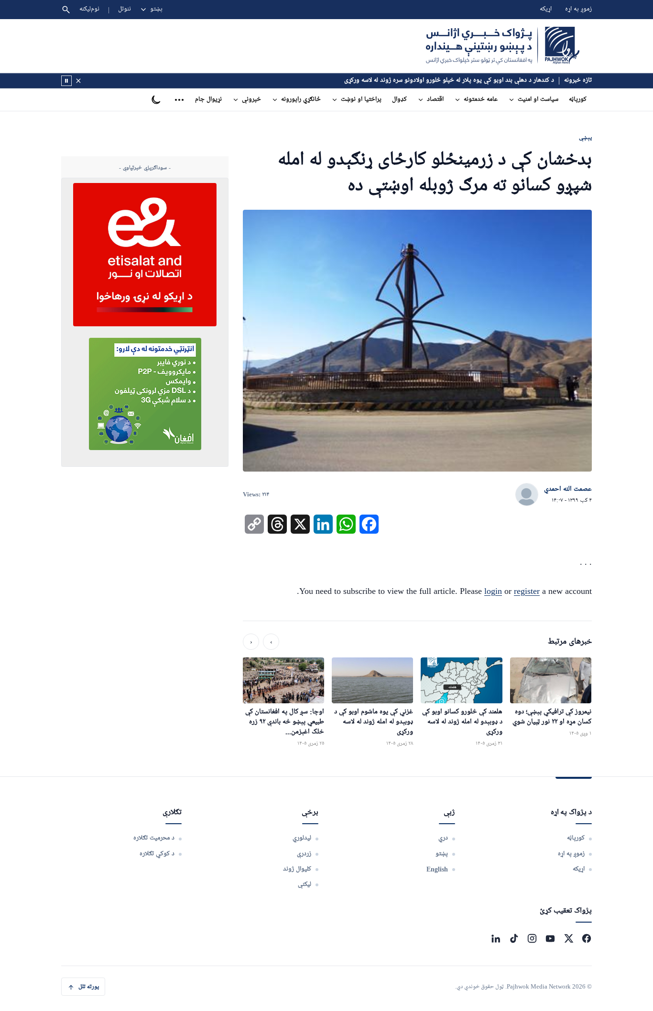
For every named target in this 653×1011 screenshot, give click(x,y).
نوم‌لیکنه (89, 9)
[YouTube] (550, 938)
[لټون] (66, 9)
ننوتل (124, 9)
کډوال (399, 99)
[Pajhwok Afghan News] (503, 46)
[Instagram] (532, 938)
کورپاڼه (578, 99)
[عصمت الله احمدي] (527, 495)
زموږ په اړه (578, 9)
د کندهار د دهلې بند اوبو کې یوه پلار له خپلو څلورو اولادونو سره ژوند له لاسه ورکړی (449, 80)
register (527, 591)
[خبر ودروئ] (66, 80)
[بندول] (78, 80)
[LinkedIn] (495, 938)
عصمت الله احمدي (568, 489)
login (493, 591)
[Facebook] (586, 938)
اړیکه (546, 9)
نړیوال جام (208, 99)
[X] (568, 938)
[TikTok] (514, 938)
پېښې (585, 137)
